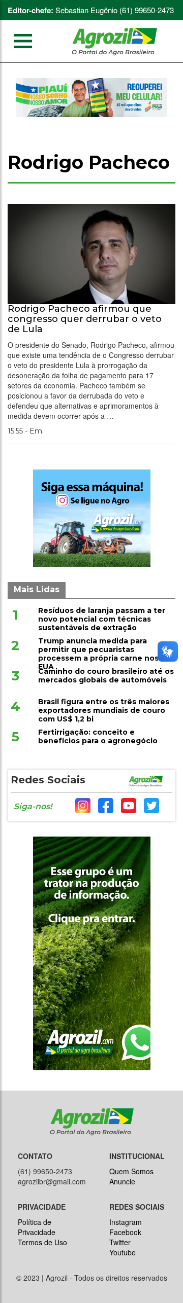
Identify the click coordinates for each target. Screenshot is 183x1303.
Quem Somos (131, 1171)
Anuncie (122, 1181)
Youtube (122, 1252)
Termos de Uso (42, 1242)
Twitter (120, 1242)
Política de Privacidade (36, 1227)
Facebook (125, 1232)
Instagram (125, 1222)
